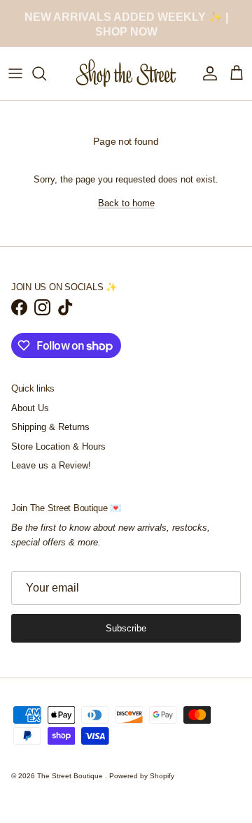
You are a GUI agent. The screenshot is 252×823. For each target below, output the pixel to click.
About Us (30, 408)
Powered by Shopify (141, 776)
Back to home (126, 203)
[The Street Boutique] (126, 73)
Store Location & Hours (58, 446)
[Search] (46, 73)
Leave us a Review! (51, 465)
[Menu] (15, 73)
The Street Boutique (71, 776)
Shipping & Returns (50, 427)
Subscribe (126, 628)
